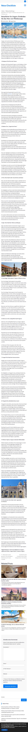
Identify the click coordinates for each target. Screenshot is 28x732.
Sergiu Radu (13, 21)
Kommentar (6, 647)
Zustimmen (4, 729)
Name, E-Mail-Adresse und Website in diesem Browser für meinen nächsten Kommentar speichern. (14, 680)
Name (5, 663)
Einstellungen (7, 726)
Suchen (3, 697)
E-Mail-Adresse (7, 668)
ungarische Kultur (5, 551)
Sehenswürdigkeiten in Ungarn (17, 549)
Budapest (7, 549)
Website (5, 673)
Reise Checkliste (8, 5)
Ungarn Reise (13, 551)
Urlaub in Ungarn (20, 551)
